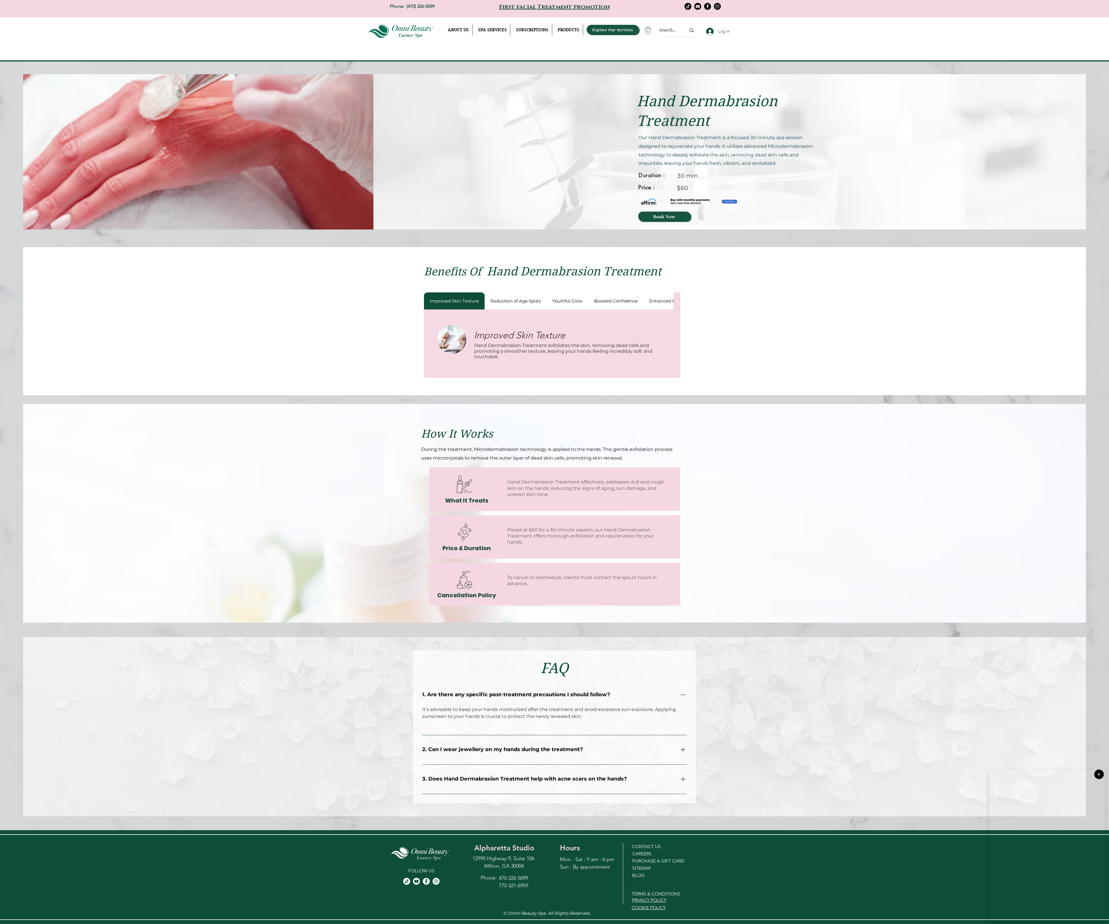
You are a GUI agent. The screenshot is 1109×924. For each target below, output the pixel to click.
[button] (532, 29)
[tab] (454, 300)
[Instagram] (717, 6)
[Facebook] (707, 6)
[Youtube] (697, 6)
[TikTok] (687, 6)
